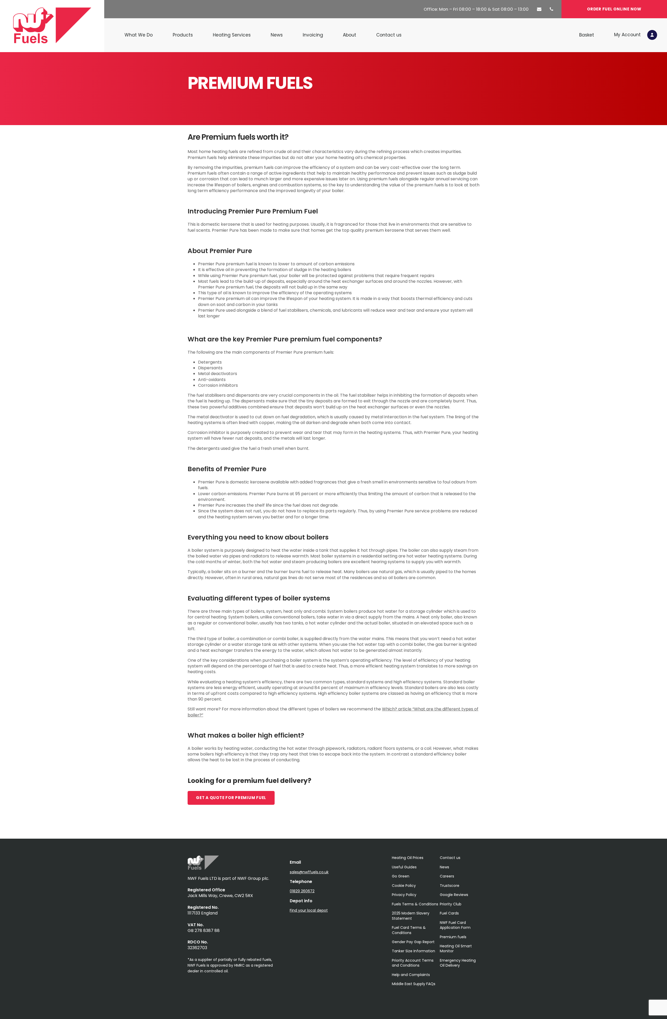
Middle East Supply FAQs (413, 983)
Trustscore (449, 885)
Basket (586, 35)
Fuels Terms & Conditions (415, 904)
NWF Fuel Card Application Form (455, 925)
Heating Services (232, 35)
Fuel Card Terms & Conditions (409, 930)
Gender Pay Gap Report (413, 941)
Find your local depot (309, 910)
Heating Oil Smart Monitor (456, 948)
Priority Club (450, 904)
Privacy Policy (404, 894)
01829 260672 (302, 891)
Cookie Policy (404, 885)
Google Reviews (454, 894)
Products (183, 35)
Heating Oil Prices (407, 857)
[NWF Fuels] (203, 868)
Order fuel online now (614, 9)
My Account (628, 34)
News (277, 35)
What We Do (139, 35)
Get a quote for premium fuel (231, 797)
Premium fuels (453, 937)
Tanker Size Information (413, 951)
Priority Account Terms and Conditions (413, 963)
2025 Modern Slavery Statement (410, 916)
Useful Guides (404, 867)
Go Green (400, 876)
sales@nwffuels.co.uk (309, 872)
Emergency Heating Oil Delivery (458, 963)
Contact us (389, 35)
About (349, 35)
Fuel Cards (449, 913)
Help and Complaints (411, 974)
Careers (447, 876)
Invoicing (313, 35)
